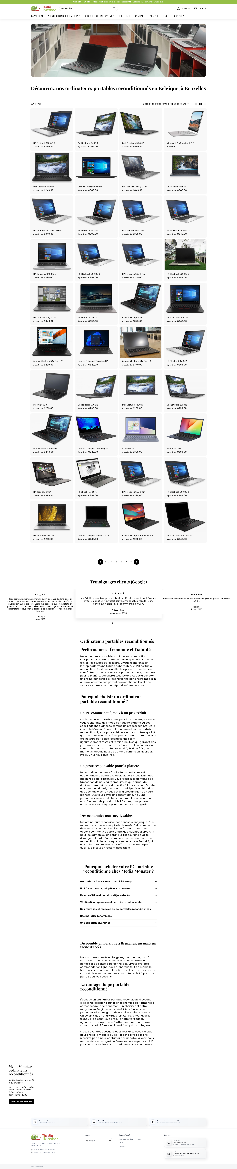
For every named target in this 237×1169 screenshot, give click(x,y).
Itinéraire (118, 604)
